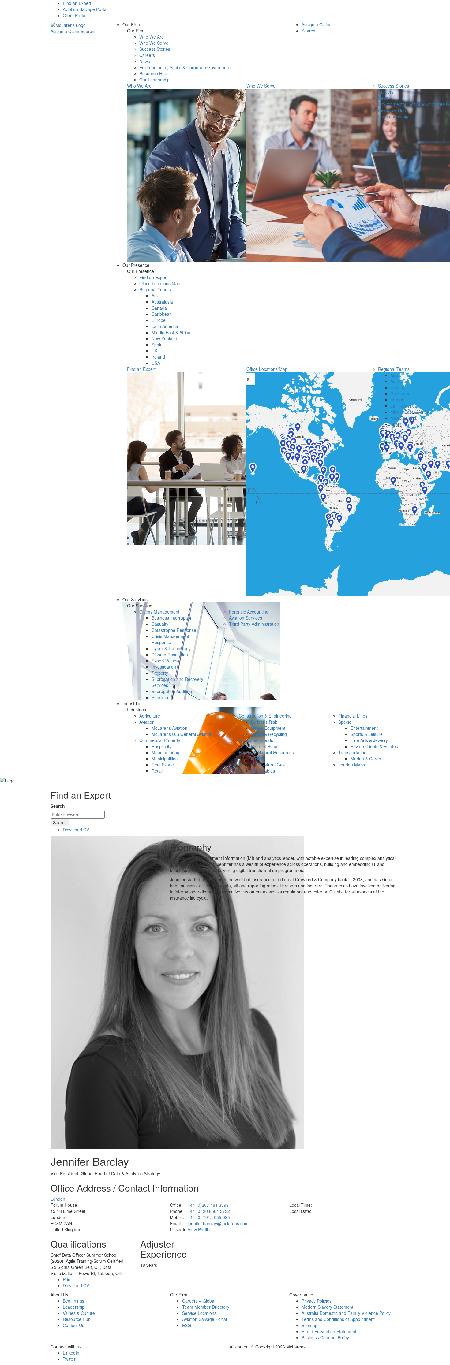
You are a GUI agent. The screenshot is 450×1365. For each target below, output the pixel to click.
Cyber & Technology (171, 648)
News (144, 61)
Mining (257, 758)
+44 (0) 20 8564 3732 (209, 1211)
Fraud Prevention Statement (329, 1331)
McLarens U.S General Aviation (182, 734)
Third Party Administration (254, 624)
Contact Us (73, 1325)
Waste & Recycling (269, 734)
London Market (353, 765)
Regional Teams (155, 289)
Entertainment (364, 728)
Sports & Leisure (367, 734)
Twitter (69, 1359)
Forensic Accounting (248, 612)
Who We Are (151, 37)
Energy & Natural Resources (266, 752)
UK (154, 351)
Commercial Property (159, 740)
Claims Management (159, 612)
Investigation (164, 667)
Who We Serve (153, 43)
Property (160, 673)
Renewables (263, 771)
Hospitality (161, 746)
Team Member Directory (205, 1307)
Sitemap (309, 1325)
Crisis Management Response (170, 639)
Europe (159, 320)
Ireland (158, 357)
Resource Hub (153, 73)
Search (87, 31)
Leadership (73, 1307)
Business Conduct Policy (325, 1337)
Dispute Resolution (170, 654)
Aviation (147, 722)
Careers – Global (198, 1301)
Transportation (352, 752)
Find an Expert (77, 3)
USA (156, 363)
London (58, 1199)
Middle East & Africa (171, 332)
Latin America (165, 326)
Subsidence (163, 697)
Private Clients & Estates (374, 746)
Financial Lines (352, 716)
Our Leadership (154, 79)
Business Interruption (172, 618)
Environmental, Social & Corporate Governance (185, 67)
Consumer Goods (256, 740)
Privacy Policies (317, 1301)
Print (67, 1279)
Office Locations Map (159, 283)
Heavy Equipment (268, 728)
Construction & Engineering (265, 716)
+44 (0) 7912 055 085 (209, 1217)
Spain (157, 344)
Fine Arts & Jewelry (369, 740)
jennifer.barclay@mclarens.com (218, 1223)
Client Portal (74, 15)
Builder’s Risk (264, 722)
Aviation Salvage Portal (85, 9)
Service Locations (199, 1313)
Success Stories (154, 49)
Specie (344, 722)
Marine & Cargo (366, 758)
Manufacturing (165, 752)
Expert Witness (166, 661)
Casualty (160, 624)
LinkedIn (71, 1353)
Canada (159, 308)
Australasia (162, 302)
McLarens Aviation (169, 728)
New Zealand (164, 338)
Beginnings (73, 1301)
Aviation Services (245, 618)
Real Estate (163, 765)
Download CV (76, 829)
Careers (147, 55)
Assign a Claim (65, 31)
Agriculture (149, 716)
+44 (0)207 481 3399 (208, 1205)
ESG (186, 1325)
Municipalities (165, 758)
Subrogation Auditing (172, 691)
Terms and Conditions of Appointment (338, 1319)
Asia (156, 296)
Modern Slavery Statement (327, 1307)
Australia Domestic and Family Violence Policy (346, 1313)
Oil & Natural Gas (268, 765)
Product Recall (265, 746)
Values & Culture (79, 1313)
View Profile (199, 1229)
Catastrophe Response (174, 630)
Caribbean (162, 314)
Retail (157, 771)
